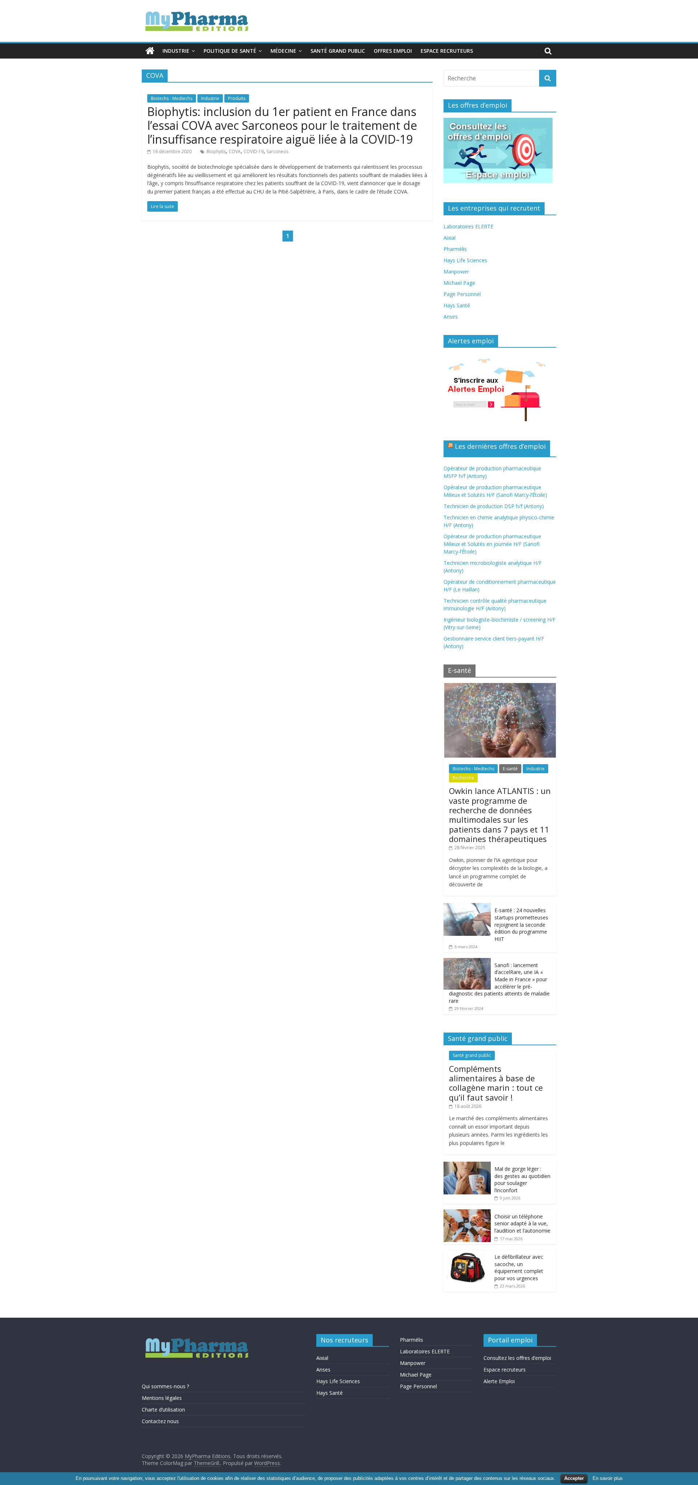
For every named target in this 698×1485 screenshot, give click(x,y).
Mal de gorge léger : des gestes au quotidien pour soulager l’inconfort (522, 1179)
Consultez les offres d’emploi (517, 1357)
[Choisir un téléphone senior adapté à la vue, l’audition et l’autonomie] (467, 1213)
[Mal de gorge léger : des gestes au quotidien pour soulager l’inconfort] (467, 1165)
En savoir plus (608, 1478)
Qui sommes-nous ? (165, 1386)
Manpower (456, 271)
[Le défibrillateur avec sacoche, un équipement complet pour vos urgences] (467, 1253)
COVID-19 (254, 151)
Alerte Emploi (499, 1381)
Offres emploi (393, 50)
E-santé (510, 769)
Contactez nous (160, 1421)
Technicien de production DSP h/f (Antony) (494, 506)
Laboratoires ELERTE (468, 226)
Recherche (463, 778)
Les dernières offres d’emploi (500, 446)
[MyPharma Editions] (150, 51)
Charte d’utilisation (163, 1409)
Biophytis (216, 151)
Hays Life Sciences (465, 260)
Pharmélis (455, 248)
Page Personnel (462, 294)
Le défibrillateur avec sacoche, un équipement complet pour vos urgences (518, 1267)
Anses (451, 316)
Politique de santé (230, 50)
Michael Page (459, 282)
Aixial (450, 237)
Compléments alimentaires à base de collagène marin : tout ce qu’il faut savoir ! (496, 1083)
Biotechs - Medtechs (171, 98)
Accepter (574, 1478)
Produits (236, 98)
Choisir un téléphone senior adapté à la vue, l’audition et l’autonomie (522, 1223)
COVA (235, 151)
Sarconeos (277, 151)
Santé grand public (337, 50)
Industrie (176, 50)
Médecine (283, 50)
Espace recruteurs (447, 50)
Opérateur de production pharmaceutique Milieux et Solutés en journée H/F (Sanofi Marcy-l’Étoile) (492, 544)
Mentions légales (162, 1397)
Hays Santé (457, 305)
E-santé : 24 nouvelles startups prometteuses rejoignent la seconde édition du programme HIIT (521, 924)
